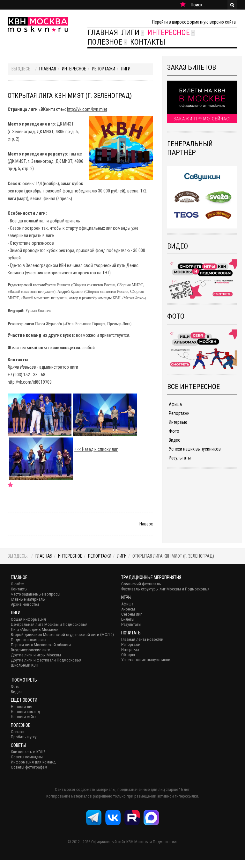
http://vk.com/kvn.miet (87, 109)
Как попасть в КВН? (28, 751)
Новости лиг (22, 706)
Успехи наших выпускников (195, 449)
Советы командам (27, 757)
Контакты (147, 42)
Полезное (104, 42)
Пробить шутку (23, 736)
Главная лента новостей (142, 639)
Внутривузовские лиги (30, 649)
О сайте (17, 584)
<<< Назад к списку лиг (96, 449)
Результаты (180, 457)
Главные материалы (28, 599)
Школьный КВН (24, 665)
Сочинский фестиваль (141, 584)
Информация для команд (33, 762)
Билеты (127, 619)
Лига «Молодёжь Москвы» (34, 629)
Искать (232, 5)
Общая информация (28, 619)
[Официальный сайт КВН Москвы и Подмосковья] (38, 24)
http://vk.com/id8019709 (30, 382)
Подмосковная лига (28, 639)
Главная (102, 32)
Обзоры (128, 654)
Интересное (168, 32)
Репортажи (103, 68)
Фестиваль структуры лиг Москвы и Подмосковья (165, 589)
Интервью (178, 422)
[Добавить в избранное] (183, 4)
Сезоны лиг (131, 614)
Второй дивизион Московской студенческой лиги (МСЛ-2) (62, 634)
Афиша (175, 404)
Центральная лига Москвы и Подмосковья (49, 624)
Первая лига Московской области (41, 644)
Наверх (146, 523)
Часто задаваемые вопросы (35, 594)
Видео (175, 440)
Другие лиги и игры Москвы (36, 655)
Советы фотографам (29, 767)
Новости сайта (23, 716)
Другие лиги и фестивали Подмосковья (46, 660)
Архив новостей (25, 604)
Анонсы (128, 609)
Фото (174, 431)
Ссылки (18, 731)
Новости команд (25, 711)
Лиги (130, 32)
